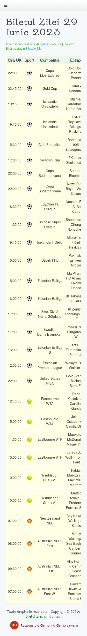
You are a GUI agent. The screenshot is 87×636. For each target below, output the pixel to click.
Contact (55, 616)
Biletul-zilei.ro (35, 616)
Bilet (43, 44)
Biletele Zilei (34, 48)
